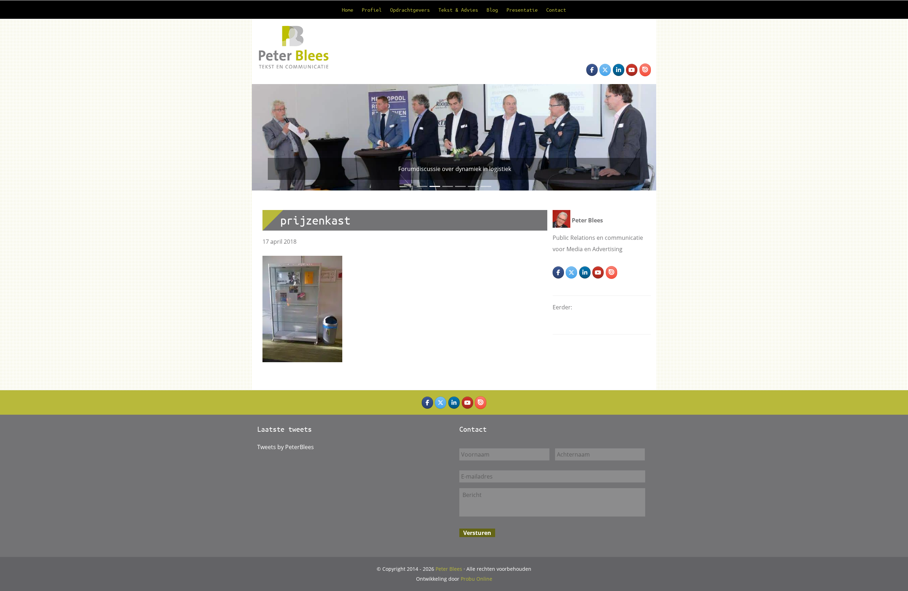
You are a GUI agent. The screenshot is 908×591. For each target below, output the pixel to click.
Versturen (477, 533)
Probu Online (476, 578)
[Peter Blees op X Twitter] (605, 70)
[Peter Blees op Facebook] (592, 70)
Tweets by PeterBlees (285, 447)
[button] (262, 137)
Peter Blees (287, 36)
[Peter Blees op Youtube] (631, 70)
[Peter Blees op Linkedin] (618, 70)
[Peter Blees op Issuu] (645, 69)
